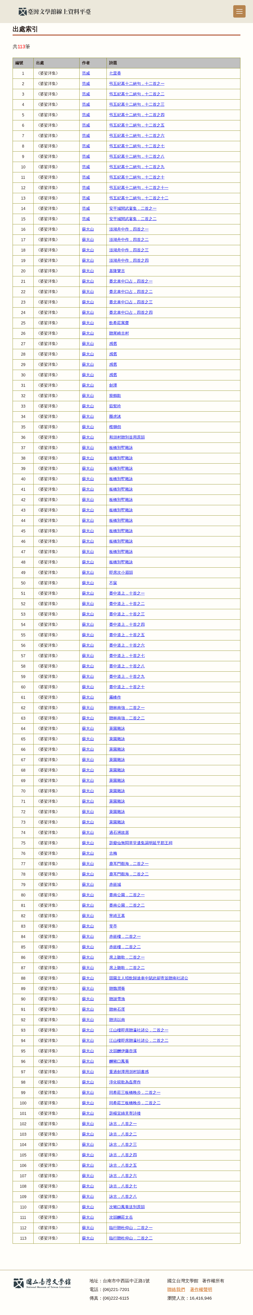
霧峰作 (115, 697)
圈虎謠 (115, 416)
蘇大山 (88, 229)
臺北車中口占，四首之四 (131, 312)
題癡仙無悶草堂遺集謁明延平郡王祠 (140, 843)
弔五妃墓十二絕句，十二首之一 (137, 83)
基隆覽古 (117, 271)
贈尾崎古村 (119, 333)
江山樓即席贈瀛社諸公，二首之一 (139, 1030)
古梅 (113, 853)
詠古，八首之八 (123, 1196)
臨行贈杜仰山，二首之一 (131, 1228)
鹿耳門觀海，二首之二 (129, 874)
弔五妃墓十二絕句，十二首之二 (137, 94)
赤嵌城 (115, 884)
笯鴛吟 (115, 406)
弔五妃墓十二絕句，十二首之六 (137, 135)
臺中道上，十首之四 (127, 624)
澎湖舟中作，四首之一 (129, 229)
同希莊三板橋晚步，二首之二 (135, 1103)
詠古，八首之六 (123, 1176)
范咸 (86, 73)
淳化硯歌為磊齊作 (125, 1082)
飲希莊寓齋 (119, 323)
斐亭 (113, 926)
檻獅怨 (115, 427)
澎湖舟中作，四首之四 (129, 260)
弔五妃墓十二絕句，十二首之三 (137, 104)
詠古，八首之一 (123, 1124)
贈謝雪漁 (117, 999)
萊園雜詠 (117, 728)
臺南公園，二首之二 (127, 905)
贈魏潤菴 (117, 988)
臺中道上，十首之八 (127, 666)
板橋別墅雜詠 (121, 448)
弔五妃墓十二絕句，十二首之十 (137, 177)
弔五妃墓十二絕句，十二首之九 (137, 167)
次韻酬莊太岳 (121, 1217)
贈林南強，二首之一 (127, 708)
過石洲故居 (119, 832)
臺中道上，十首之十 (127, 687)
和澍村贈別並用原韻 (127, 437)
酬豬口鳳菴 (119, 1061)
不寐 (113, 583)
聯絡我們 (176, 1289)
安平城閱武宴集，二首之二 (133, 219)
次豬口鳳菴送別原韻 (127, 1207)
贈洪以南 (117, 1020)
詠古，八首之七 (123, 1186)
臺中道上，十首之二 (127, 604)
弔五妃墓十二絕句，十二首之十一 (139, 187)
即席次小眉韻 (121, 572)
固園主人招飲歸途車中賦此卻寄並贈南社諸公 (148, 978)
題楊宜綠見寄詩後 (125, 1113)
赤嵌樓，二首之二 (125, 947)
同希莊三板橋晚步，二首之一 (135, 1092)
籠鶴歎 (115, 396)
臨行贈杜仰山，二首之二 (131, 1238)
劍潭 (113, 385)
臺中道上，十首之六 (127, 645)
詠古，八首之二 (123, 1134)
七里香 (115, 73)
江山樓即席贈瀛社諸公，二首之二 (139, 1040)
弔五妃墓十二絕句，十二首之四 (137, 115)
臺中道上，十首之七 (127, 656)
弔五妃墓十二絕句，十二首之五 (137, 125)
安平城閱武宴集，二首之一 (133, 208)
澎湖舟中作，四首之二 (129, 239)
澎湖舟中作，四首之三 (129, 250)
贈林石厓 (117, 1009)
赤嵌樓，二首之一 (125, 936)
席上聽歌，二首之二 (127, 968)
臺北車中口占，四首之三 (131, 302)
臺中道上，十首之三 (127, 614)
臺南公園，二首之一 (127, 895)
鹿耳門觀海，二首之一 (129, 864)
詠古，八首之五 (123, 1165)
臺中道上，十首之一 (127, 593)
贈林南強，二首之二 (127, 718)
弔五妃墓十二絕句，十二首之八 (137, 156)
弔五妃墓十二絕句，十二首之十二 (139, 198)
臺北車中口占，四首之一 (131, 281)
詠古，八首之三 (123, 1144)
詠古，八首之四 (123, 1155)
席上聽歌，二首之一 (127, 957)
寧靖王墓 (117, 916)
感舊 (113, 344)
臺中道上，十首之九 (127, 676)
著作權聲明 (201, 1289)
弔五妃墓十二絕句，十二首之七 (137, 146)
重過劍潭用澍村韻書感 (129, 1072)
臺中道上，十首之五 (127, 635)
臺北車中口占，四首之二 (131, 291)
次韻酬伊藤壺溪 (123, 1051)
